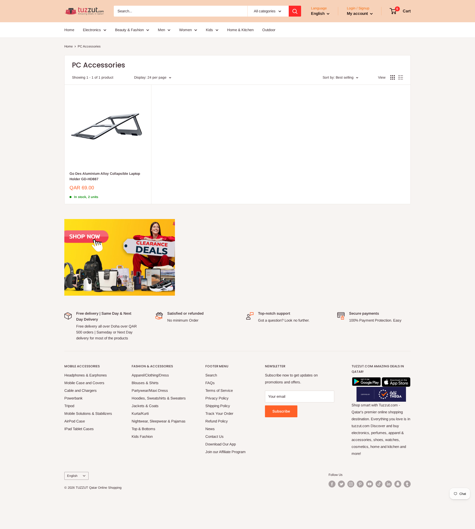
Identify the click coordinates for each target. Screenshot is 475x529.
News (210, 429)
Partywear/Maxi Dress (150, 390)
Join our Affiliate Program (225, 452)
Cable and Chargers (80, 390)
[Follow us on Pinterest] (360, 484)
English (72, 476)
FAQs (210, 383)
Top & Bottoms (143, 429)
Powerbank (73, 398)
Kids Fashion (142, 436)
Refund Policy (216, 421)
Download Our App (220, 444)
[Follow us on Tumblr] (407, 484)
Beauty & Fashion (129, 30)
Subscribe (281, 411)
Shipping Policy (217, 406)
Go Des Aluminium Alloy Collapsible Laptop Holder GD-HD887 (105, 176)
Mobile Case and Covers (84, 383)
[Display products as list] (401, 77)
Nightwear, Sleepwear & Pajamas (159, 421)
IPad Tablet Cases (79, 429)
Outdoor (268, 30)
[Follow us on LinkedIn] (388, 484)
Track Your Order (219, 413)
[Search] (295, 11)
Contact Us (214, 436)
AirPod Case (74, 421)
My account (358, 13)
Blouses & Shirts (145, 383)
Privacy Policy (217, 398)
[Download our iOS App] (396, 380)
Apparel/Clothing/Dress (150, 375)
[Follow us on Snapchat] (397, 484)
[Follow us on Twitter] (341, 484)
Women (185, 30)
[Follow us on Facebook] (332, 484)
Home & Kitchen (240, 30)
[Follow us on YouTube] (369, 484)
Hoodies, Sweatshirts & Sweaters (159, 398)
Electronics (92, 30)
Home (69, 30)
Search (211, 375)
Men (161, 30)
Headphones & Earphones (85, 375)
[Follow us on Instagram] (350, 484)
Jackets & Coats (145, 406)
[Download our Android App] (366, 380)
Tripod (69, 406)
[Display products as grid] (392, 77)
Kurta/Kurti (140, 413)
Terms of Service (219, 390)
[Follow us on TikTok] (379, 484)
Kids (209, 30)
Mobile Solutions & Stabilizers (88, 413)
